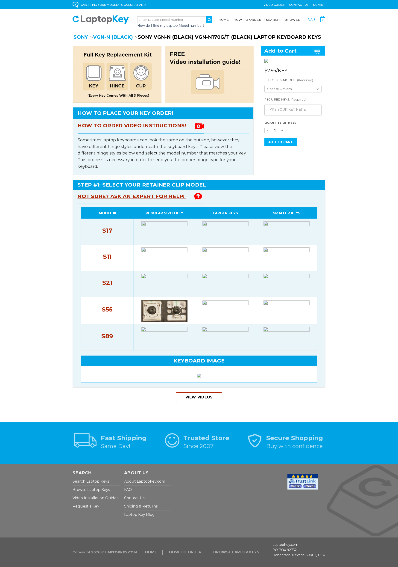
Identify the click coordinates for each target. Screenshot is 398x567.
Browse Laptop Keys (91, 489)
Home (224, 19)
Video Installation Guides (95, 498)
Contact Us (298, 4)
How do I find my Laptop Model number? (171, 26)
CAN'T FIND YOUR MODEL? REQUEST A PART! (113, 4)
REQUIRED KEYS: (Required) (285, 99)
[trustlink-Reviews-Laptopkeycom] (302, 482)
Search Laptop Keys (91, 481)
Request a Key (86, 506)
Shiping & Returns (141, 506)
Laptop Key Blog (139, 514)
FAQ (128, 489)
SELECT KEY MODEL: (288, 80)
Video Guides (273, 4)
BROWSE (292, 19)
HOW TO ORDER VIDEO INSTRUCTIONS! (132, 125)
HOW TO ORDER (185, 552)
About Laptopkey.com (144, 481)
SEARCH (273, 19)
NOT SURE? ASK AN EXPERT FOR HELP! (131, 196)
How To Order (247, 19)
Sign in (318, 4)
